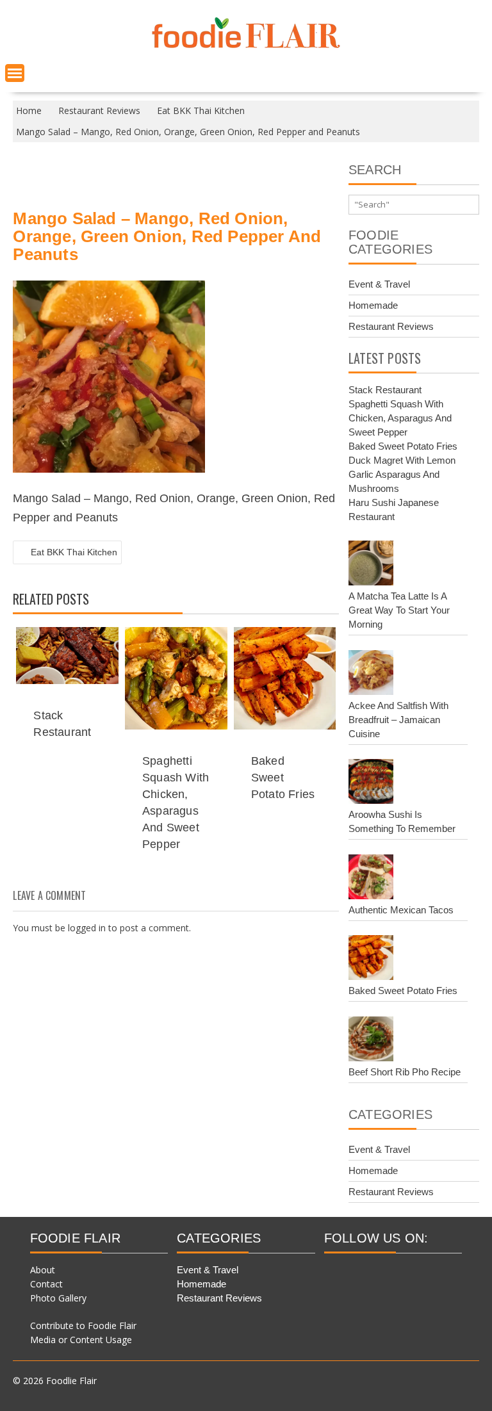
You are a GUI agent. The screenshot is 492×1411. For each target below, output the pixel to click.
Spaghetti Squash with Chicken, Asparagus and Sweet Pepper (400, 417)
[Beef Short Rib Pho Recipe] (370, 1040)
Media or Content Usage (81, 1340)
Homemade (373, 305)
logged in (87, 928)
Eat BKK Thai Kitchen (74, 552)
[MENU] (14, 73)
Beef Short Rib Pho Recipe (404, 1071)
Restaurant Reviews (391, 326)
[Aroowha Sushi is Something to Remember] (370, 783)
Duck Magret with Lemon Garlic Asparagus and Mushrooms (401, 474)
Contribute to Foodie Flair (83, 1325)
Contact (46, 1284)
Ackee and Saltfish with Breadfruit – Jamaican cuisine (398, 719)
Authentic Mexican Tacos (401, 909)
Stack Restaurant (385, 389)
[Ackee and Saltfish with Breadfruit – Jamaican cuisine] (370, 674)
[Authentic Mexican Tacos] (370, 878)
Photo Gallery (58, 1298)
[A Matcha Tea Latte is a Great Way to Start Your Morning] (370, 565)
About (42, 1270)
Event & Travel (379, 284)
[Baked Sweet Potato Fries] (370, 959)
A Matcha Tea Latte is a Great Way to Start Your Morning (399, 610)
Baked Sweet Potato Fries (283, 777)
